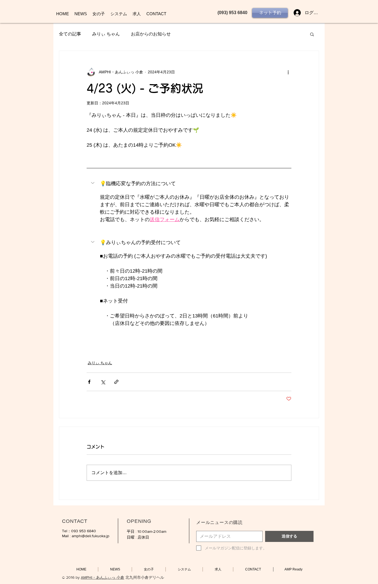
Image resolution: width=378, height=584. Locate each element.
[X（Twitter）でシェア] (102, 381)
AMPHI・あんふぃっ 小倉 (102, 577)
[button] (312, 34)
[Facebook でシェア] (89, 381)
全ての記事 (70, 34)
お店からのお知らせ (151, 34)
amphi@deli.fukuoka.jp (90, 536)
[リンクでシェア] (116, 381)
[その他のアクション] (288, 72)
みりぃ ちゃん (106, 34)
